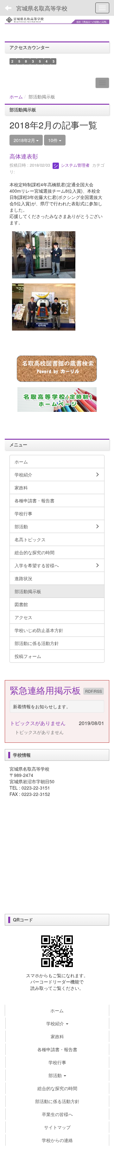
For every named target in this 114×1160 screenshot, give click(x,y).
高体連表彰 (24, 156)
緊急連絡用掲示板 (46, 690)
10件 (53, 140)
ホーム (16, 96)
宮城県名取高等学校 (41, 8)
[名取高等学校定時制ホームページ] (57, 399)
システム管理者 (75, 165)
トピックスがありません (38, 723)
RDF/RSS (93, 691)
